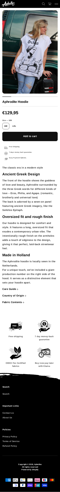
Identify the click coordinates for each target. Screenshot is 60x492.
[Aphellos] (8, 4)
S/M (5, 126)
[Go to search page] (43, 4)
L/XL (14, 126)
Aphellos (38, 464)
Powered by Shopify (29, 470)
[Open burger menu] (56, 4)
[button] (43, 4)
